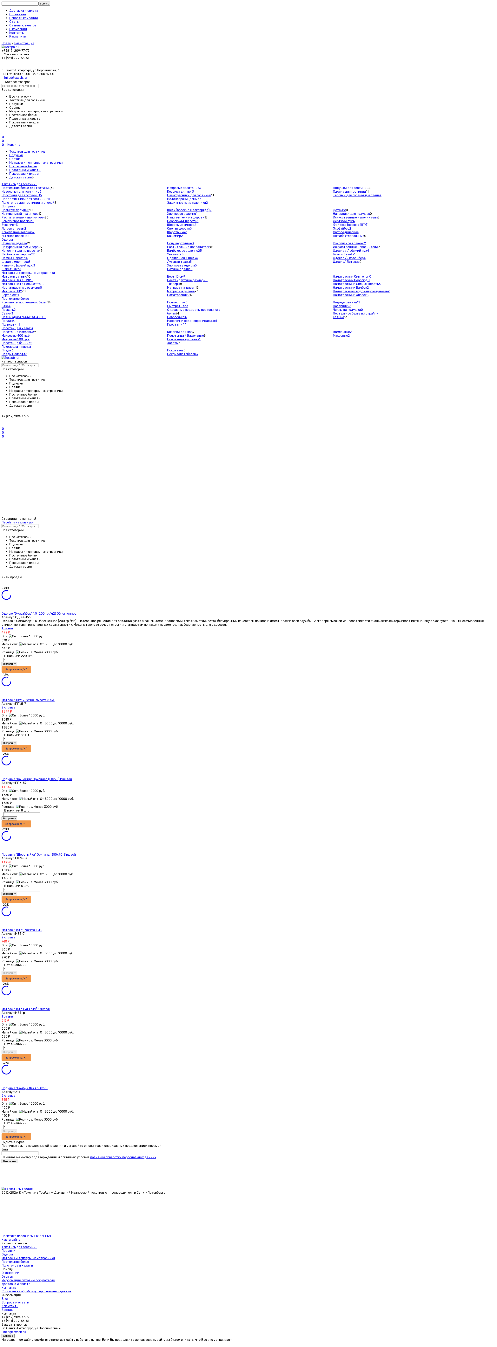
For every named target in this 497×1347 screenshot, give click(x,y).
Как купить (17, 36)
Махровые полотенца (184, 188)
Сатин (7, 313)
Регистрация (24, 43)
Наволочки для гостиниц (21, 191)
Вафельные (342, 332)
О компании (18, 29)
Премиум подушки (15, 210)
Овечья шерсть (179, 228)
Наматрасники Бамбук (351, 287)
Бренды (7, 1310)
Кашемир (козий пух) (18, 265)
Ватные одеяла (179, 269)
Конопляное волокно (18, 232)
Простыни (176, 324)
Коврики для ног (180, 191)
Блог (5, 1299)
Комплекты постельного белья (24, 302)
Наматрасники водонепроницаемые (361, 291)
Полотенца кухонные (184, 339)
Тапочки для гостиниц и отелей (357, 195)
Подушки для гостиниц (350, 188)
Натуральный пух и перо (20, 214)
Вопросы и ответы (15, 1302)
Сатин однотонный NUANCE (24, 317)
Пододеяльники (346, 302)
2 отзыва (8, 707)
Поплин (8, 321)
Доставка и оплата (23, 10)
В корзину (9, 663)
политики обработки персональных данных (123, 1157)
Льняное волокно (15, 236)
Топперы (173, 284)
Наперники (342, 306)
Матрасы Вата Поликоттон (23, 284)
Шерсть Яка (177, 232)
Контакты (16, 33)
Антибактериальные (348, 236)
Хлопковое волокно (182, 214)
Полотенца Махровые (18, 332)
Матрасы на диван (181, 287)
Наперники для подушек (351, 214)
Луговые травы (14, 228)
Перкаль (9, 310)
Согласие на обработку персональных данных (36, 1291)
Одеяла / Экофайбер (349, 258)
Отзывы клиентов (22, 25)
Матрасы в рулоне (181, 291)
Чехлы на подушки (348, 310)
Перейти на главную (17, 522)
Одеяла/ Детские (346, 262)
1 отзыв (7, 628)
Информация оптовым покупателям (28, 1280)
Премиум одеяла (14, 243)
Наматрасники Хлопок (350, 295)
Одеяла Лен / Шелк (182, 258)
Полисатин (11, 324)
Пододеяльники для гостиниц (26, 199)
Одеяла (15, 159)
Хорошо (8, 1335)
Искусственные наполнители (355, 217)
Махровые (341, 335)
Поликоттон (177, 302)
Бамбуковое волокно (18, 221)
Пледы (6, 350)
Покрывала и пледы (24, 174)
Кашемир (175, 236)
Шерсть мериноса (181, 225)
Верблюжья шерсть (182, 221)
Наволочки (177, 317)
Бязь (6, 306)
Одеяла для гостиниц (349, 191)
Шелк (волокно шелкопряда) (189, 210)
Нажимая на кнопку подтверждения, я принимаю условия (79, 1157)
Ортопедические (346, 232)
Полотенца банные (17, 343)
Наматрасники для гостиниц (189, 195)
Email (5, 1149)
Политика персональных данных (26, 1236)
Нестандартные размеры (22, 287)
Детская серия (20, 177)
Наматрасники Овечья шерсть (357, 284)
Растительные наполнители (23, 217)
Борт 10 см (176, 276)
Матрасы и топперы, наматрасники (36, 162)
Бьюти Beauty (344, 254)
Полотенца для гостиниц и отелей (28, 202)
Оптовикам (17, 14)
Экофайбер (342, 228)
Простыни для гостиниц (22, 195)
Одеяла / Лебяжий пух (351, 250)
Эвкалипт (10, 225)
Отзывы (7, 1276)
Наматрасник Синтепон (352, 276)
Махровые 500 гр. (16, 339)
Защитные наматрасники (187, 202)
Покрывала (175, 350)
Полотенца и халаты (25, 170)
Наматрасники (178, 295)
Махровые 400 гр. (16, 335)
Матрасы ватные (14, 276)
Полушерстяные (180, 243)
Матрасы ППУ (12, 291)
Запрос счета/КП (16, 669)
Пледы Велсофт (14, 354)
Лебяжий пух (344, 221)
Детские (339, 210)
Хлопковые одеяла (182, 265)
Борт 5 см (10, 295)
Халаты (172, 343)
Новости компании (23, 18)
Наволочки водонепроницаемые (192, 321)
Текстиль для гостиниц (27, 151)
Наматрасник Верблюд (351, 280)
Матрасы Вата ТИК (17, 280)
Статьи (15, 22)
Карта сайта (11, 1239)
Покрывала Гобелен (182, 354)
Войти (6, 43)
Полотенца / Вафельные (185, 335)
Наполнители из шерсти (185, 217)
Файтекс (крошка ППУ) (350, 225)
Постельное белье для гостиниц (26, 188)
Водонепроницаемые (184, 199)
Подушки (16, 155)
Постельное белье (23, 166)
